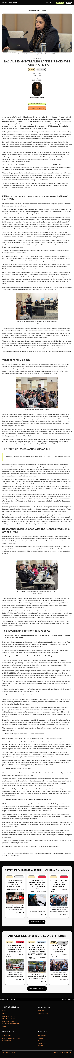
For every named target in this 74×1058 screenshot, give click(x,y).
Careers (5, 1026)
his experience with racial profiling (26, 373)
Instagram (42, 1035)
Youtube (41, 1040)
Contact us (6, 1035)
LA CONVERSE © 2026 (9, 1052)
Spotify (41, 1046)
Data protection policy (11, 1038)
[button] (47, 2)
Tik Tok (41, 1038)
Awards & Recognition (10, 1024)
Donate (69, 2)
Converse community (10, 1021)
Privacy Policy (7, 1040)
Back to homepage (34, 10)
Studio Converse (8, 1018)
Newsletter (60, 2)
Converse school (8, 1016)
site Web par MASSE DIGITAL (62, 1052)
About (4, 1011)
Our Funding (43, 1013)
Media (44, 10)
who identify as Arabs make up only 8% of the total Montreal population (32, 677)
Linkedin (41, 1043)
